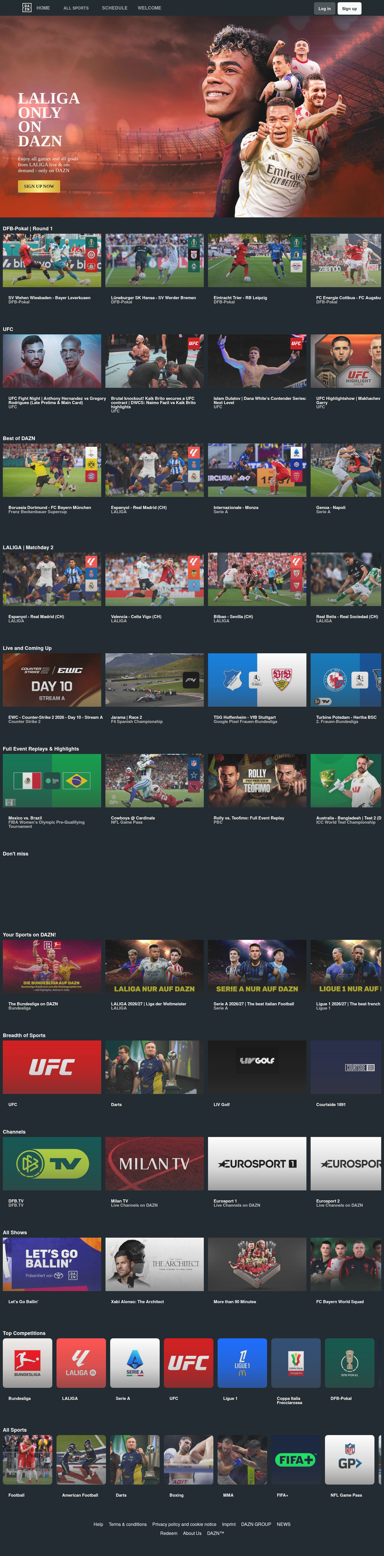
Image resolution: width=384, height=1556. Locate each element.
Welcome (149, 8)
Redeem (168, 1533)
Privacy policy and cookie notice (184, 1524)
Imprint (229, 1524)
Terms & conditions (128, 1524)
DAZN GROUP (256, 1524)
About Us (192, 1533)
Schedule (115, 8)
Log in (325, 8)
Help (98, 1524)
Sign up (349, 8)
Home (43, 8)
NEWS (284, 1524)
